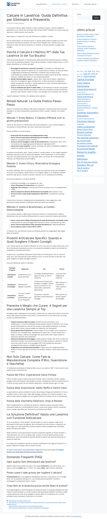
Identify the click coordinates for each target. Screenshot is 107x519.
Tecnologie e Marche (90, 4)
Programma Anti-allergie (87, 146)
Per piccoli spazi (84, 141)
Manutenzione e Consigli (59, 4)
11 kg (78, 74)
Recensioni (75, 4)
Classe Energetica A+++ (85, 94)
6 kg (81, 71)
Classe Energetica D (84, 101)
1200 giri (86, 74)
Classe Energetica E (82, 103)
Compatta (95, 108)
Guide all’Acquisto (41, 4)
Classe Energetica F (84, 105)
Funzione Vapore (86, 121)
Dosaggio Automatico (38, 502)
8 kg (89, 71)
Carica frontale (13, 502)
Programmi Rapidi (86, 148)
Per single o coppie (84, 143)
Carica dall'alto (89, 76)
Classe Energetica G (84, 108)
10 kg (97, 71)
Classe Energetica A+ (81, 92)
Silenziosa (82, 159)
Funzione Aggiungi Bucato (85, 118)
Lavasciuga (80, 124)
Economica (48, 502)
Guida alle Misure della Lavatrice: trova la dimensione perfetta (26, 506)
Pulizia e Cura (27, 500)
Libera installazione (86, 126)
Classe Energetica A (86, 89)
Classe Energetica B (85, 97)
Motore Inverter (84, 132)
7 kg (85, 71)
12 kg (81, 74)
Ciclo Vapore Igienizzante (24, 502)
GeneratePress (76, 516)
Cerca (79, 14)
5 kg (78, 71)
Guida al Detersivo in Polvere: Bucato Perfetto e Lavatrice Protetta (87, 41)
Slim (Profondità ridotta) (87, 162)
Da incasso (80, 110)
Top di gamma (83, 168)
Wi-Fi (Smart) (82, 171)
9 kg (93, 71)
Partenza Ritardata (84, 135)
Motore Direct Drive (85, 129)
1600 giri (80, 76)
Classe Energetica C (84, 99)
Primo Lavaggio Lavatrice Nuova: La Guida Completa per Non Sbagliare (29, 508)
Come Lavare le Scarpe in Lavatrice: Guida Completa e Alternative (86, 48)
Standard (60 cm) (12, 504)
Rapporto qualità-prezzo (59, 502)
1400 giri (94, 74)
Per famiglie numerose (87, 137)
